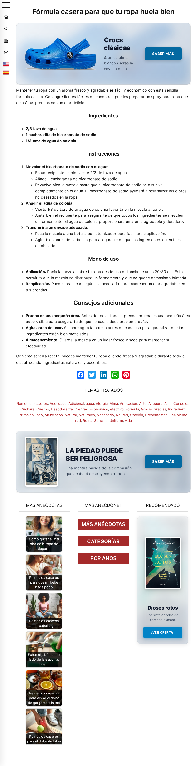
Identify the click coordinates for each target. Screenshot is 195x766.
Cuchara (27, 409)
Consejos (181, 403)
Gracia (146, 409)
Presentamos (156, 415)
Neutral (122, 415)
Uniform (116, 420)
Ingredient (176, 409)
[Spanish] (6, 72)
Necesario (105, 415)
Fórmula (132, 409)
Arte (142, 403)
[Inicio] (6, 16)
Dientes (81, 409)
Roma (87, 420)
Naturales (87, 415)
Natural (71, 415)
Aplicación (128, 403)
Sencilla (100, 420)
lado (39, 415)
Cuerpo (42, 409)
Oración (136, 415)
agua (90, 403)
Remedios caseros (32, 403)
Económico (99, 409)
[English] (6, 64)
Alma (114, 403)
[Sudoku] (6, 40)
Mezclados (54, 415)
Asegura (155, 403)
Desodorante (62, 409)
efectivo (117, 409)
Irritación (26, 415)
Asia (167, 403)
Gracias (160, 409)
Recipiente (178, 415)
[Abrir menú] (6, 5)
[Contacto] (6, 52)
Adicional (76, 403)
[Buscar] (6, 28)
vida (128, 420)
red (78, 420)
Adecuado (58, 403)
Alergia (102, 403)
